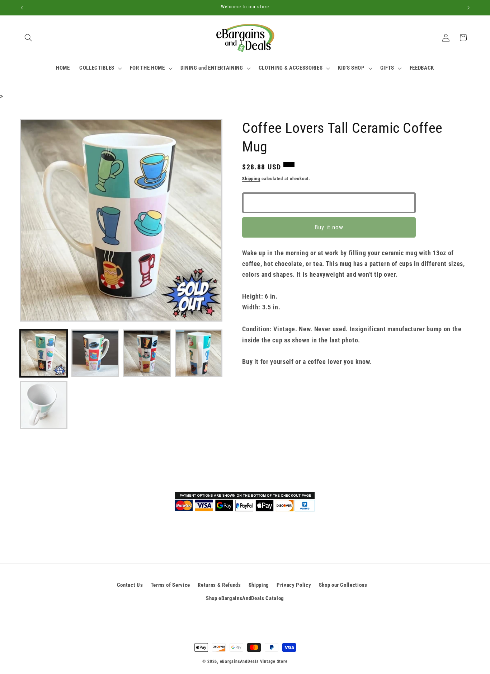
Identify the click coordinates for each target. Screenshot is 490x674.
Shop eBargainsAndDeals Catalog (245, 598)
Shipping (251, 178)
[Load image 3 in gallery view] (147, 353)
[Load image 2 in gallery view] (95, 353)
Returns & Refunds (219, 585)
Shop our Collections (343, 585)
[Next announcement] (468, 7)
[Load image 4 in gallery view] (198, 353)
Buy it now (329, 227)
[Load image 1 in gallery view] (43, 353)
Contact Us (130, 585)
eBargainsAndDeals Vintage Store (254, 661)
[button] (28, 37)
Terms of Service (170, 585)
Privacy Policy (294, 585)
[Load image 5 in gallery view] (43, 405)
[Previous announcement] (22, 7)
